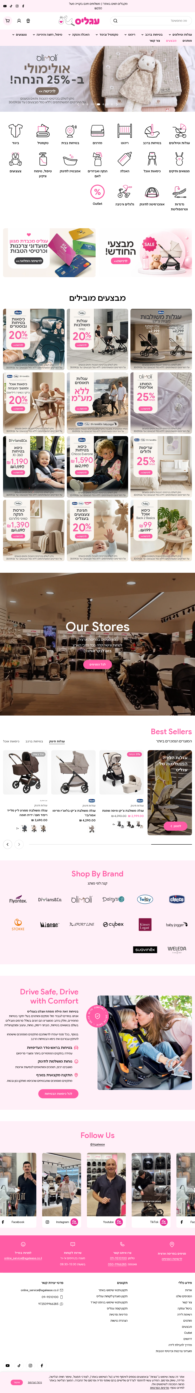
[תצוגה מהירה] (104, 758)
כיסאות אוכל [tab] (11, 741)
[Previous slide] (116, 104)
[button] (112, 104)
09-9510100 (118, 1258)
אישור (17, 1382)
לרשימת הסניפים (172, 1259)
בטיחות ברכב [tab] (34, 741)
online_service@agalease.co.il (23, 1258)
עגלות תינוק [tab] (57, 741)
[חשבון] (19, 20)
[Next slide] (78, 104)
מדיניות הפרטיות (159, 1388)
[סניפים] (28, 20)
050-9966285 (117, 1264)
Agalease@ (97, 1144)
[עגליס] (145, 252)
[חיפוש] (115, 20)
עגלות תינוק (137, 805)
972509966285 (48, 1304)
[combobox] (151, 20)
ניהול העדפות (35, 1382)
